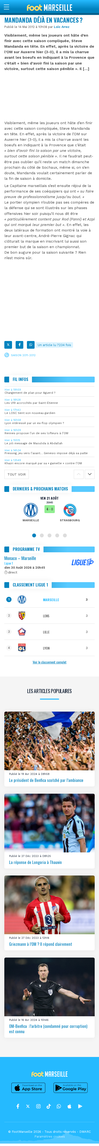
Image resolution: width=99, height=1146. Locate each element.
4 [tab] (57, 535)
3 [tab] (49, 535)
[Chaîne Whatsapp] (59, 1106)
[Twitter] (8, 345)
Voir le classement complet (50, 661)
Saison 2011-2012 (23, 355)
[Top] (86, 1135)
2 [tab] (42, 535)
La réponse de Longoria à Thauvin (35, 862)
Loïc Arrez (61, 27)
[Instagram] (38, 1106)
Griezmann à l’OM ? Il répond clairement (40, 944)
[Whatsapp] (31, 345)
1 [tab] (34, 535)
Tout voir (16, 474)
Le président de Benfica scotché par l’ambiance (46, 780)
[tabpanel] (49, 512)
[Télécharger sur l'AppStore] (28, 1093)
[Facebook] (19, 345)
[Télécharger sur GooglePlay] (71, 1093)
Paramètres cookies (49, 1136)
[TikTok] (49, 1106)
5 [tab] (65, 535)
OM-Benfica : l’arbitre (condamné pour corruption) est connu (48, 1028)
